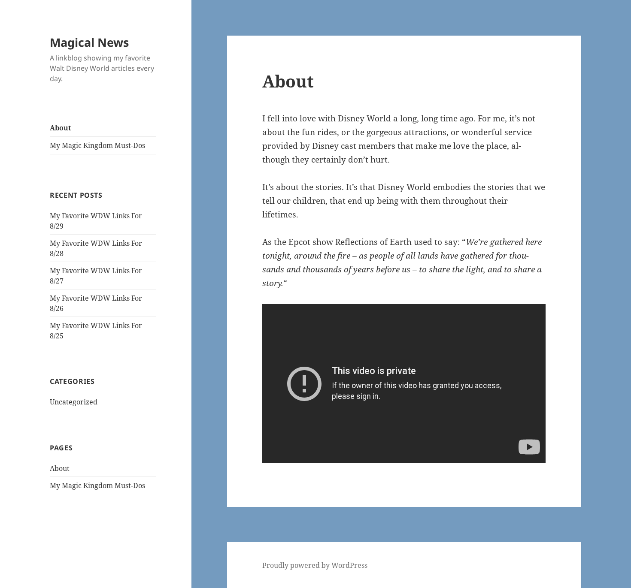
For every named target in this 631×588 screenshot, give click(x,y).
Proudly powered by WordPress (314, 565)
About (60, 128)
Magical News (89, 42)
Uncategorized (73, 402)
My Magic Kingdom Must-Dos (97, 145)
